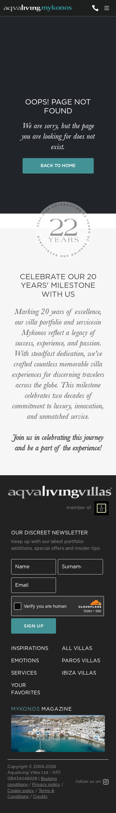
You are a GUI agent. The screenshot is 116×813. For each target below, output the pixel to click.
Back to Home (58, 165)
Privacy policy (46, 785)
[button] (32, 689)
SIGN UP (33, 626)
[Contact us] (95, 8)
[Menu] (106, 8)
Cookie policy (20, 791)
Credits (40, 797)
